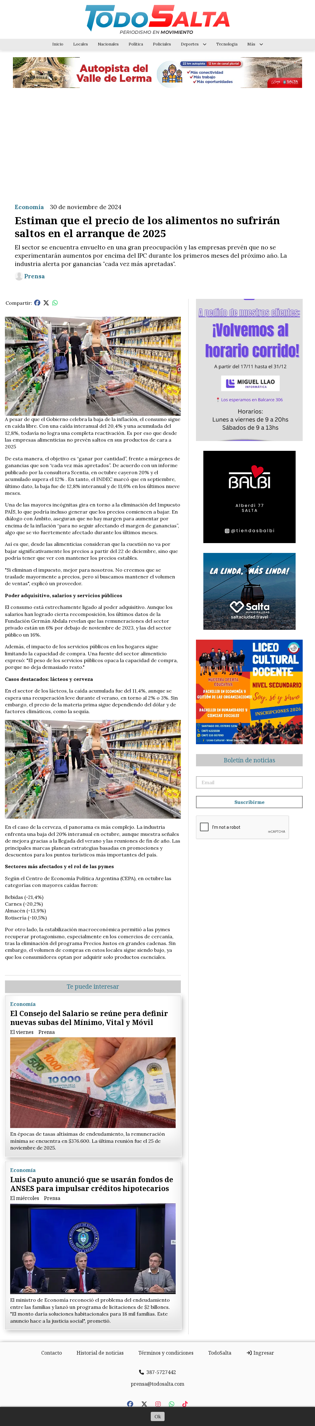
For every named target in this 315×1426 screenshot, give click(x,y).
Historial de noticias (100, 1352)
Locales (80, 44)
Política (136, 44)
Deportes (190, 44)
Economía (29, 207)
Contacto (51, 1352)
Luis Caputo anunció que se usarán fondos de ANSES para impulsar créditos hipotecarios (91, 1183)
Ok (157, 1416)
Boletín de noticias (249, 760)
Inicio (57, 44)
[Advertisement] (157, 141)
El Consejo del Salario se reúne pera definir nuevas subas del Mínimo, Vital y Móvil (89, 1017)
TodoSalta (219, 1352)
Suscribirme (249, 802)
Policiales (162, 44)
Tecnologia (226, 44)
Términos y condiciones (165, 1352)
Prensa (34, 276)
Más (251, 44)
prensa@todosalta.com (157, 1383)
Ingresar (263, 1352)
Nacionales (108, 44)
